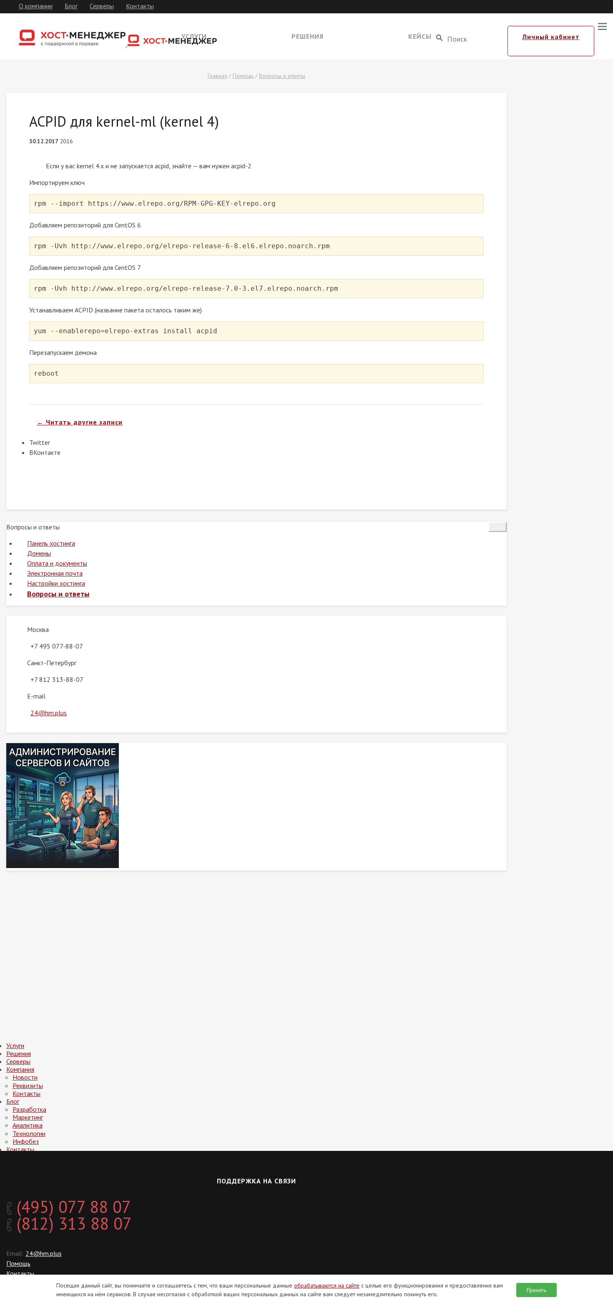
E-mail (36, 696)
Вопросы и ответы (282, 76)
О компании (36, 6)
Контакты (140, 6)
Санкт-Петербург (51, 663)
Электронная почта (55, 573)
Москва (38, 629)
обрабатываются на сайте (326, 1285)
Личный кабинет (551, 36)
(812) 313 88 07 (72, 1223)
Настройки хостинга (56, 583)
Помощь (243, 76)
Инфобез (26, 1141)
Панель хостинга (51, 543)
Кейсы (420, 36)
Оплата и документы (57, 563)
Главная (217, 76)
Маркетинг (28, 1117)
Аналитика (28, 1125)
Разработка (29, 1109)
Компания (20, 1069)
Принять (536, 1290)
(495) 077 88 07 (71, 1207)
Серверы (102, 6)
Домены (39, 553)
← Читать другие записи (80, 422)
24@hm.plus (48, 713)
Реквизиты (28, 1085)
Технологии (29, 1133)
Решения (307, 36)
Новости (25, 1077)
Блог (71, 6)
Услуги (15, 1045)
